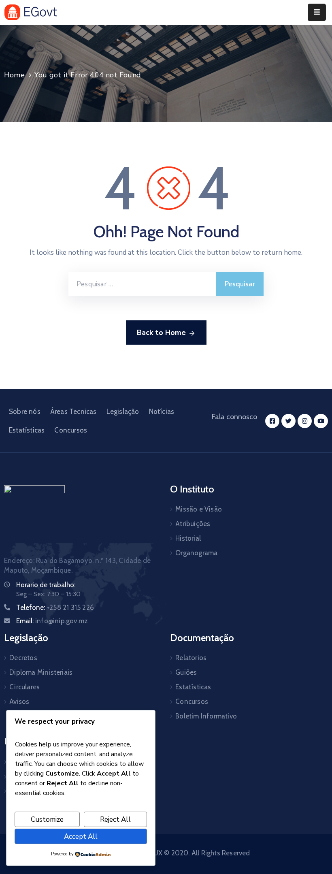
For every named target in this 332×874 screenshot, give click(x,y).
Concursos (70, 430)
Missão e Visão (198, 509)
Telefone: (55, 607)
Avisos (19, 701)
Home (14, 75)
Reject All (115, 819)
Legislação (122, 411)
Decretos (23, 658)
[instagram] (305, 421)
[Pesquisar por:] (142, 284)
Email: (52, 621)
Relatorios (190, 658)
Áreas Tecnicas (73, 411)
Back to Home (161, 332)
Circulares (24, 687)
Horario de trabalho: (45, 585)
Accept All (81, 836)
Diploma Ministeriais (40, 672)
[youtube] (321, 421)
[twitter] (288, 421)
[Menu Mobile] (317, 12)
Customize (47, 819)
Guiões (186, 672)
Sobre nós (24, 411)
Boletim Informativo (206, 716)
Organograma (196, 553)
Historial (188, 538)
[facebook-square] (272, 421)
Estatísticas (27, 430)
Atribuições (192, 524)
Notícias (162, 411)
